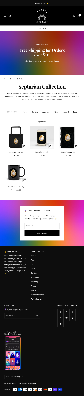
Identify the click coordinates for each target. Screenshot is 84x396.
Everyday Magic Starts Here (28, 383)
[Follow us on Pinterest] (60, 318)
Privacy (34, 286)
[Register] (37, 315)
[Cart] (78, 16)
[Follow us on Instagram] (72, 312)
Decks (25, 112)
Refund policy (36, 299)
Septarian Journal (68, 152)
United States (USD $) (13, 377)
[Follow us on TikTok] (72, 318)
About (33, 255)
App (32, 260)
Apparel (66, 112)
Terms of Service (37, 295)
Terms (33, 290)
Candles (35, 112)
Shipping (34, 282)
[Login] (74, 16)
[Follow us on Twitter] (66, 312)
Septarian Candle (42, 152)
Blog (32, 264)
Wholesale (35, 277)
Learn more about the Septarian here (60, 96)
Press (33, 268)
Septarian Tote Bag (16, 152)
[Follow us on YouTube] (66, 318)
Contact (34, 273)
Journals (45, 112)
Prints (56, 112)
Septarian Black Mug (16, 187)
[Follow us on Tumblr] (60, 324)
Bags (75, 112)
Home (6, 79)
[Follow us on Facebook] (60, 312)
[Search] (10, 16)
